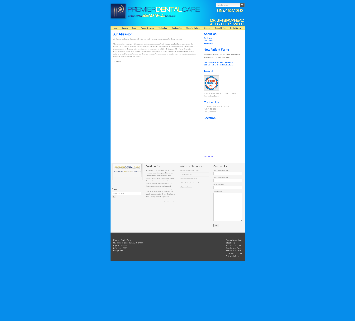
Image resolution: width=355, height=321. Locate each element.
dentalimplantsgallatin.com (188, 178)
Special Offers (220, 28)
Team (134, 28)
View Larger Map (208, 156)
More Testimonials (169, 202)
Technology (163, 28)
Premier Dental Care (234, 240)
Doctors (124, 28)
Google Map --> (119, 250)
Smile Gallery (235, 28)
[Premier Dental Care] (155, 18)
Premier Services (147, 28)
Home (115, 28)
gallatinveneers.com (186, 174)
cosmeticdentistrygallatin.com (189, 170)
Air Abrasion (123, 34)
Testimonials (177, 28)
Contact (207, 28)
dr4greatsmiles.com (186, 187)
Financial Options (193, 28)
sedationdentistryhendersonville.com (191, 183)
